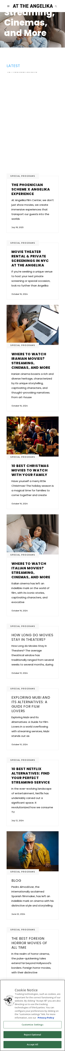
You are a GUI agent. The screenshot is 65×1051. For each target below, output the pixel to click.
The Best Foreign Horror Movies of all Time (29, 943)
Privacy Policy (46, 1017)
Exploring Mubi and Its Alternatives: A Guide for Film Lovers (30, 704)
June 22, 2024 (18, 914)
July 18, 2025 (17, 227)
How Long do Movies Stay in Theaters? (32, 637)
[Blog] (33, 851)
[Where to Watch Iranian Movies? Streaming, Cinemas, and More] (33, 325)
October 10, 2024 (19, 673)
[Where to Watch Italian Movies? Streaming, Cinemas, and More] (32, 30)
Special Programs (22, 176)
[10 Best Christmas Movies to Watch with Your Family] (33, 436)
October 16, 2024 (19, 294)
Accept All (32, 1044)
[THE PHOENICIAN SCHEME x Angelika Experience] (33, 124)
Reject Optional (32, 1034)
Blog (16, 880)
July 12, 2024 (17, 820)
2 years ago (9, 42)
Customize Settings (32, 1024)
